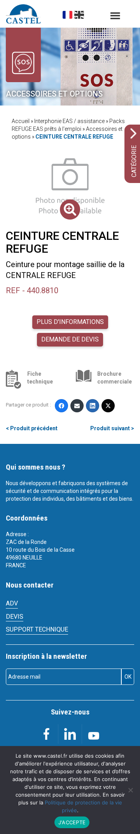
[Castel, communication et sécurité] (23, 14)
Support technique (37, 629)
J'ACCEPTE (72, 822)
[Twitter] (108, 405)
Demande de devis (70, 339)
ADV (12, 603)
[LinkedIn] (92, 405)
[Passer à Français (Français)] (67, 15)
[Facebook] (61, 405)
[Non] (130, 790)
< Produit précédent (32, 428)
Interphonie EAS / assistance (69, 121)
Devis (14, 616)
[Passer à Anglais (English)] (79, 15)
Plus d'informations (70, 322)
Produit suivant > (112, 428)
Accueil (21, 121)
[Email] (77, 405)
